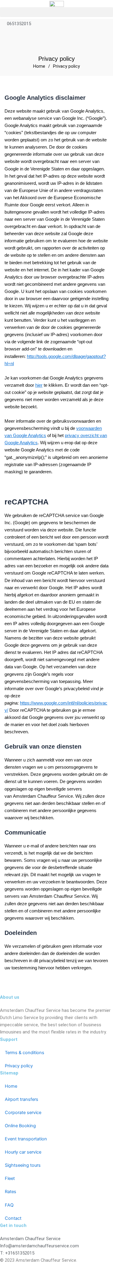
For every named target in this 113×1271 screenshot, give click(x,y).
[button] (56, 12)
